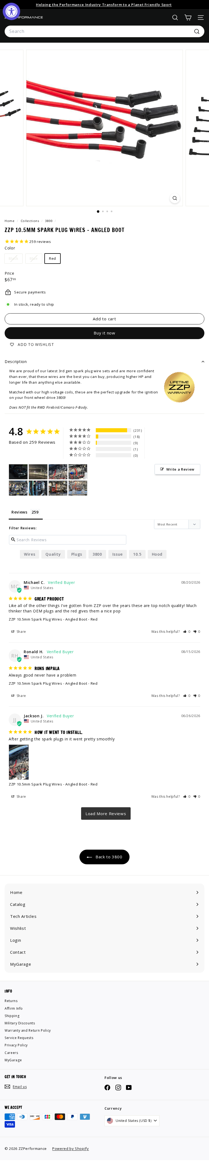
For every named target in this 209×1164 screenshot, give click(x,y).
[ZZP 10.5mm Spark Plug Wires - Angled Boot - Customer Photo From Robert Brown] (38, 471)
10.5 (137, 554)
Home (10, 221)
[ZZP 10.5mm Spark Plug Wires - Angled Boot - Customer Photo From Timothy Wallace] (18, 471)
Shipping (12, 1015)
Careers (11, 1052)
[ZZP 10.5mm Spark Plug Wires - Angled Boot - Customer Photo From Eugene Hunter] (78, 488)
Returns (11, 1001)
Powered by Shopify (70, 1148)
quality (53, 554)
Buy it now (104, 333)
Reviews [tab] (19, 512)
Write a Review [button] (180, 469)
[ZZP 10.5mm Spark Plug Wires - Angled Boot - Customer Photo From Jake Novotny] (58, 488)
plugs (76, 554)
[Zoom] (175, 198)
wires (29, 554)
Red (52, 258)
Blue (36, 259)
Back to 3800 (108, 856)
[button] (186, 631)
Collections (30, 221)
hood (157, 554)
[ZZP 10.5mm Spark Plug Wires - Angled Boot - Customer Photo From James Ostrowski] (78, 471)
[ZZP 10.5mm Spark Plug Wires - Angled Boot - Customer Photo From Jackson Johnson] (58, 471)
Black (15, 259)
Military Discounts (20, 1023)
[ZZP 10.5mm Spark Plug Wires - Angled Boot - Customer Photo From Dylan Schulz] (38, 488)
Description (16, 361)
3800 (49, 221)
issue (117, 554)
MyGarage (13, 1060)
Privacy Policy (16, 1045)
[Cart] (188, 18)
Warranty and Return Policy (28, 1030)
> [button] (106, 813)
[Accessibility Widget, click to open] (11, 11)
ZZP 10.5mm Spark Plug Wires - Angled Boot (48, 619)
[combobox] (104, 31)
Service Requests (19, 1037)
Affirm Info (14, 1008)
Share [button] (21, 631)
